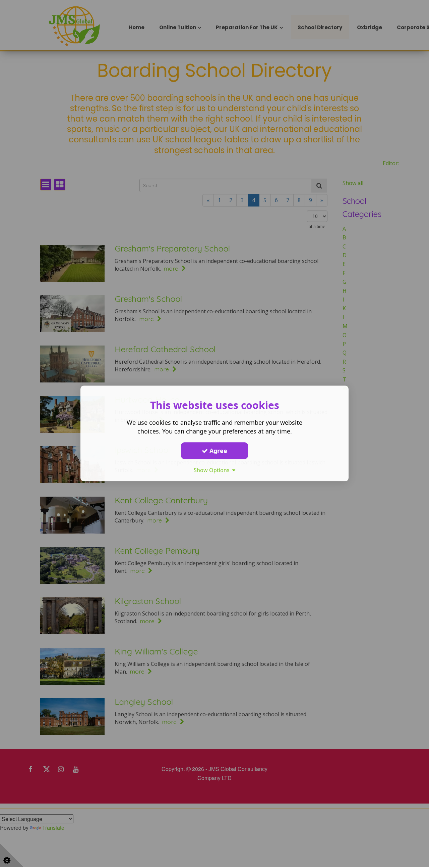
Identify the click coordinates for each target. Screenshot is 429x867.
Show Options (213, 470)
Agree (217, 451)
